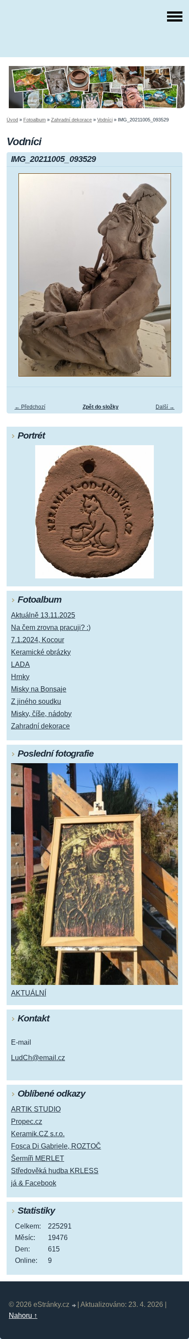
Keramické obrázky (41, 652)
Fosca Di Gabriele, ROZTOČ (56, 1146)
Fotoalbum (34, 119)
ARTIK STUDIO (36, 1109)
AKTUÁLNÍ (28, 993)
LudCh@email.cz (38, 1057)
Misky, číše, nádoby (41, 713)
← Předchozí (30, 407)
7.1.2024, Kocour (37, 640)
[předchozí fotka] (21, 279)
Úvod (12, 119)
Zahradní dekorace (71, 119)
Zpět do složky (101, 407)
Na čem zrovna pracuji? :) (51, 627)
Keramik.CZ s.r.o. (38, 1134)
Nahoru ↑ (23, 1315)
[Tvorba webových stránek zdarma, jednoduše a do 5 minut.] (74, 1306)
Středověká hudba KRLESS (54, 1170)
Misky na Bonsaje (38, 689)
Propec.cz (26, 1121)
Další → (165, 407)
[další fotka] (168, 279)
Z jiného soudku (36, 701)
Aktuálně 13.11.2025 (43, 615)
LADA (20, 664)
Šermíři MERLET (37, 1158)
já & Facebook (33, 1183)
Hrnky (20, 676)
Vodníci (105, 119)
